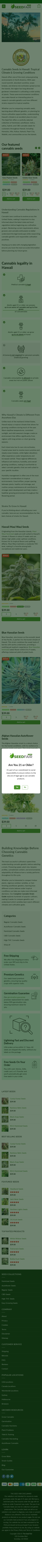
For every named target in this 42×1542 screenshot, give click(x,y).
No (25, 787)
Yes (17, 787)
